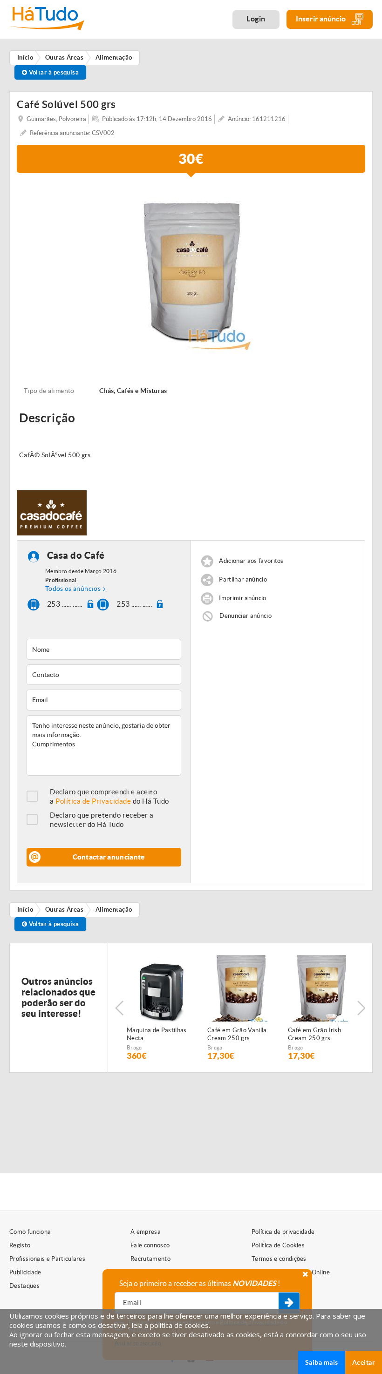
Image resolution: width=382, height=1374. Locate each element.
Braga (134, 1047)
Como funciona (30, 1231)
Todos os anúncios (73, 588)
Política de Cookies (278, 1245)
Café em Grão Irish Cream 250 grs (314, 1034)
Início (25, 909)
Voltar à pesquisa (53, 72)
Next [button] (361, 1008)
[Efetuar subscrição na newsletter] (289, 1303)
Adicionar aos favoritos (251, 561)
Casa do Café (76, 555)
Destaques (24, 1285)
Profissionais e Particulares (47, 1258)
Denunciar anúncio (245, 615)
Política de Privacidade (93, 801)
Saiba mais (321, 1362)
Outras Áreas (64, 909)
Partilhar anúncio (243, 579)
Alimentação (114, 909)
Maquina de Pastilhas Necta (157, 1034)
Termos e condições (279, 1258)
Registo (19, 1245)
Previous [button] (119, 1008)
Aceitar (363, 1362)
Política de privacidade (283, 1231)
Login (256, 18)
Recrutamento (150, 1258)
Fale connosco (150, 1245)
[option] (191, 269)
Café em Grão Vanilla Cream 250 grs (237, 1034)
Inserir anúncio (321, 18)
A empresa (145, 1231)
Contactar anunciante (109, 857)
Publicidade (25, 1272)
